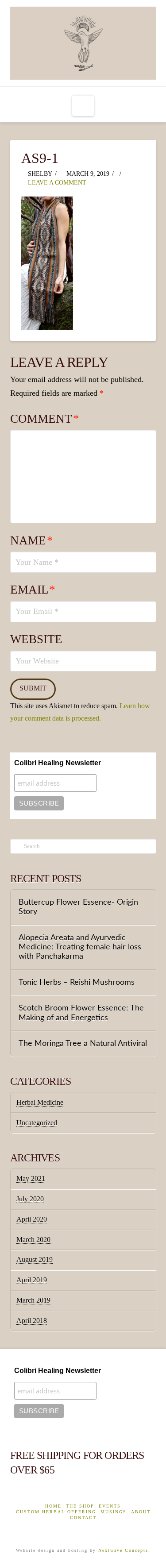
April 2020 (31, 1219)
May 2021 (30, 1178)
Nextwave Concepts (123, 1550)
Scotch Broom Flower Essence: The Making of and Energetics (81, 1012)
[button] (83, 106)
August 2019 (34, 1259)
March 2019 (33, 1300)
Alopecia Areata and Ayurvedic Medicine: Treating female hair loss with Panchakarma (80, 947)
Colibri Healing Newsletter (57, 763)
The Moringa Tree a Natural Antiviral (83, 1043)
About (141, 1511)
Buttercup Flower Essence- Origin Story (78, 907)
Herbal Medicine (39, 1102)
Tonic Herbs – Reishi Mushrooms (77, 982)
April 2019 (31, 1280)
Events (110, 1506)
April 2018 (31, 1320)
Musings (113, 1511)
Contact (83, 1517)
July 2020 (30, 1199)
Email (32, 589)
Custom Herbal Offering (56, 1511)
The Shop (80, 1506)
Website (36, 639)
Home (53, 1506)
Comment (44, 418)
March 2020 (33, 1239)
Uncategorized (36, 1122)
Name (31, 540)
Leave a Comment (56, 182)
